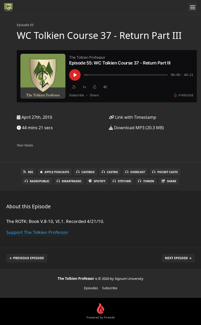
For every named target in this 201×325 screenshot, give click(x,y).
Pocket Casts (167, 172)
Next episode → (178, 258)
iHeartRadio (71, 181)
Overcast (137, 172)
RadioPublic (39, 181)
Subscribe (109, 288)
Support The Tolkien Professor (37, 232)
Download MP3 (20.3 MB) (138, 128)
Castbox (87, 172)
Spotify (99, 181)
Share (171, 181)
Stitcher (124, 181)
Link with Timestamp (135, 117)
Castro (112, 172)
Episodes (91, 288)
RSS (30, 172)
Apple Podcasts (56, 172)
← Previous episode (26, 258)
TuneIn (148, 181)
